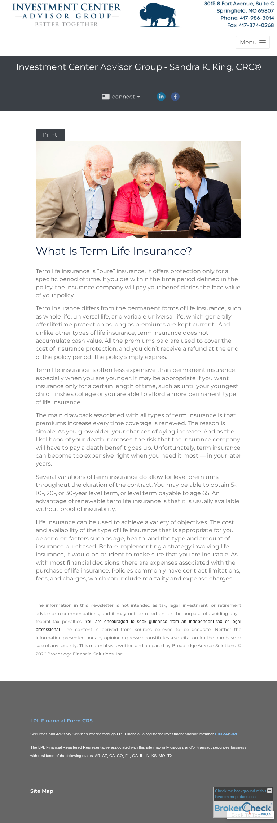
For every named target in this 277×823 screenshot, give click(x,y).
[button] (253, 42)
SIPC (234, 734)
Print (50, 135)
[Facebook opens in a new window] (175, 99)
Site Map (41, 791)
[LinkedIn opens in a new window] (161, 99)
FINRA (221, 734)
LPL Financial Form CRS (61, 720)
